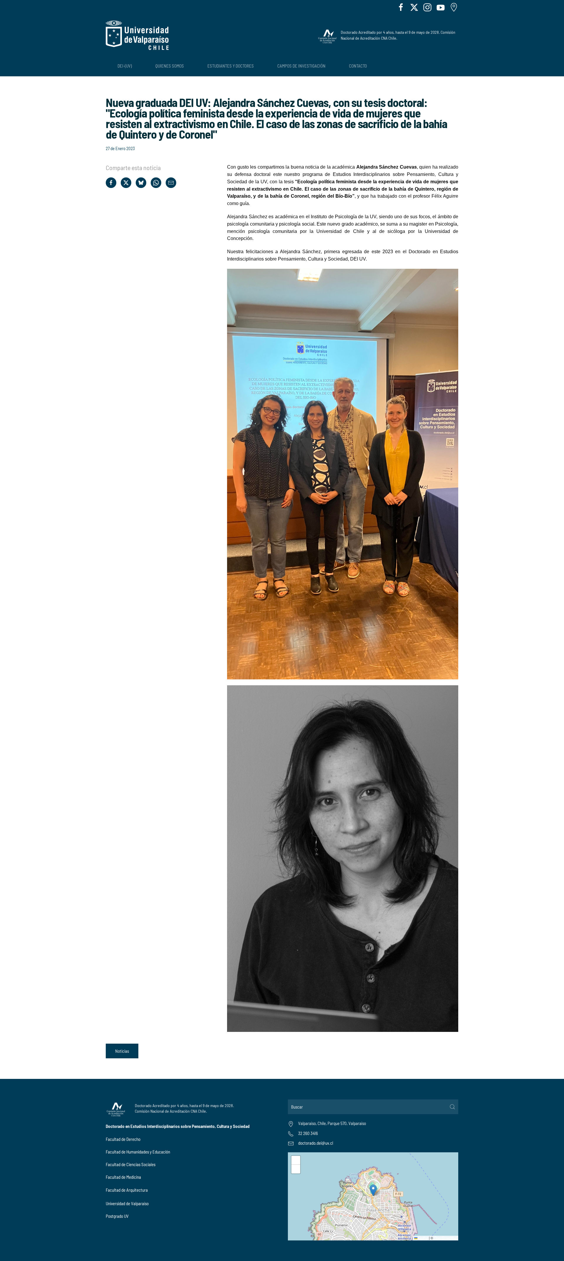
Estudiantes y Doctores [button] (230, 65)
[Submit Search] (452, 1106)
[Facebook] (111, 182)
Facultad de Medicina (123, 1177)
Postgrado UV (117, 1216)
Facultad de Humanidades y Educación (138, 1151)
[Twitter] (126, 182)
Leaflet (422, 1237)
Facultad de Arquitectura (127, 1190)
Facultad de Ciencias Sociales (130, 1164)
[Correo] (171, 182)
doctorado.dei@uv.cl (315, 1143)
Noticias (122, 1051)
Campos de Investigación (301, 65)
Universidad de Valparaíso (127, 1203)
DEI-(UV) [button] (125, 65)
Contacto (358, 65)
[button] (373, 1190)
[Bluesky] (141, 182)
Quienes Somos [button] (169, 65)
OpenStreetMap (445, 1237)
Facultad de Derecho (123, 1139)
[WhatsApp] (156, 182)
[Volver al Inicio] (137, 35)
